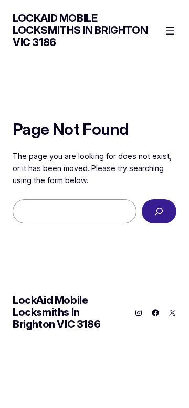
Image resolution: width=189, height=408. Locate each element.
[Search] (159, 211)
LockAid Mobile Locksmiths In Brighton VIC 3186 (80, 30)
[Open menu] (170, 31)
